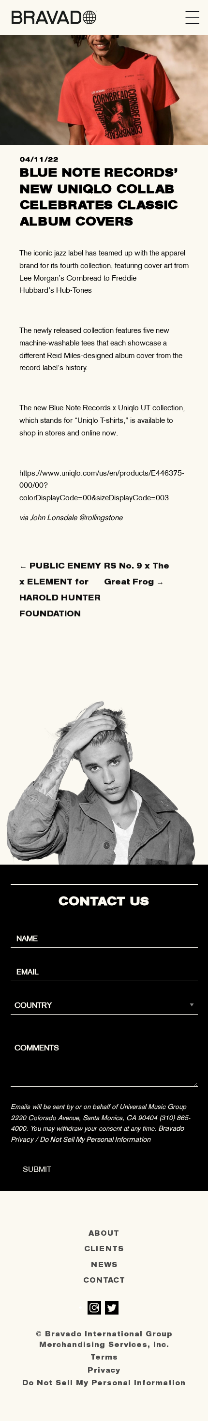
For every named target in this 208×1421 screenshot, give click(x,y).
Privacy (104, 1370)
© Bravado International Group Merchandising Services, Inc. (104, 1339)
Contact (104, 1280)
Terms (104, 1357)
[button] (192, 17)
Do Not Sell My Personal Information (95, 1139)
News (104, 1265)
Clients (104, 1249)
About (104, 1233)
